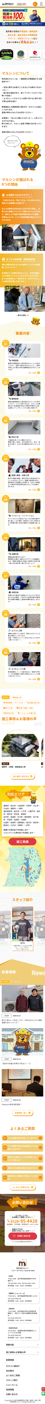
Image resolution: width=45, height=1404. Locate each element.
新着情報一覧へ (21, 1112)
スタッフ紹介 (12, 1380)
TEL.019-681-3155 (14, 1283)
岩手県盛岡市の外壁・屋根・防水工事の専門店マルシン (25, 1401)
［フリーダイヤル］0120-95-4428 (22, 1270)
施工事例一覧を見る (21, 776)
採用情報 (10, 1389)
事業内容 (10, 1345)
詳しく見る (32, 373)
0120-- (24, 1221)
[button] (3, 929)
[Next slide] (40, 724)
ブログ (5, 982)
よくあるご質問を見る (21, 1187)
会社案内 (10, 1370)
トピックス (18, 982)
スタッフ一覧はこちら (21, 949)
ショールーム (12, 1384)
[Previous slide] (36, 724)
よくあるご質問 (13, 1375)
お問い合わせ (23, 1235)
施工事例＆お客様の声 (16, 1352)
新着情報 (10, 1360)
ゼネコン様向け (13, 1366)
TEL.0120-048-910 (14, 1298)
